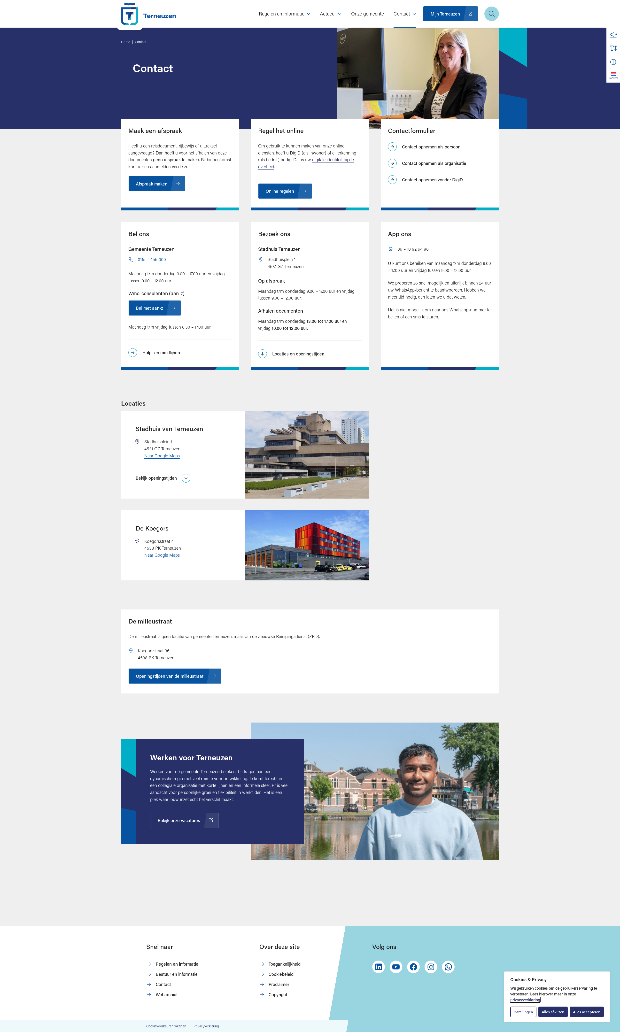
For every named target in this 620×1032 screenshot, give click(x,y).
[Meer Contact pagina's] (414, 13)
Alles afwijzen (553, 1011)
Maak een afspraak (155, 130)
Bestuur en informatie (177, 974)
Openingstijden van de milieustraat (169, 676)
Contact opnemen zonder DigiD (432, 180)
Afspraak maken (151, 184)
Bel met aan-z (149, 308)
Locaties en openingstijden (298, 354)
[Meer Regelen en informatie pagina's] (308, 13)
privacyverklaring (525, 999)
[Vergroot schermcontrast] (613, 62)
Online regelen (280, 191)
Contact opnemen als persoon (431, 147)
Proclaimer (279, 984)
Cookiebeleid (281, 974)
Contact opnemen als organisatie (434, 163)
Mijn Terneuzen (445, 14)
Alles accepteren (586, 1011)
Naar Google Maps (162, 456)
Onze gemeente (367, 13)
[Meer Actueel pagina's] (339, 13)
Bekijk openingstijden (156, 478)
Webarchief (167, 994)
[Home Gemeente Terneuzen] (148, 14)
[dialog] (557, 996)
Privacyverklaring (206, 1026)
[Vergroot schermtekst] (613, 48)
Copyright (278, 994)
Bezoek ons (274, 234)
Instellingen (523, 1011)
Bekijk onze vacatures (181, 821)
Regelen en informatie (177, 964)
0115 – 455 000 (152, 259)
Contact (163, 984)
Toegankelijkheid (285, 964)
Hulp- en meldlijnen (161, 352)
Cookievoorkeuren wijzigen (166, 1026)
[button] (613, 34)
